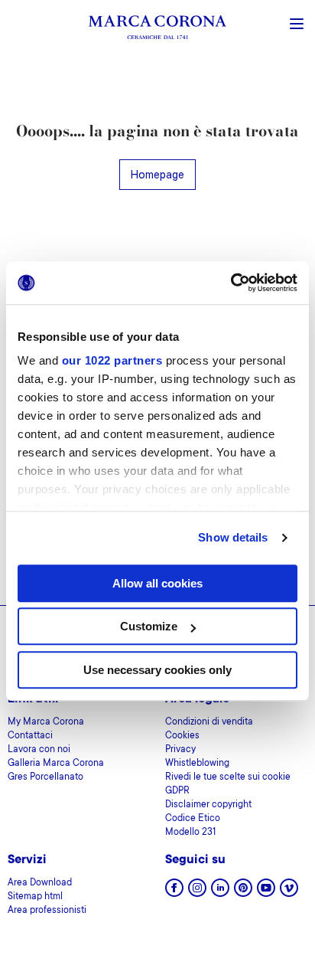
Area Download (40, 883)
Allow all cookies (157, 583)
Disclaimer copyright (208, 805)
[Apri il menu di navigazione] (296, 22)
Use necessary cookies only (157, 669)
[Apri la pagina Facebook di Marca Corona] (174, 892)
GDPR (177, 791)
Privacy (180, 749)
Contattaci (30, 736)
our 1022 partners (112, 360)
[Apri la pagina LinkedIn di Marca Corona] (220, 892)
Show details (233, 537)
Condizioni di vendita (209, 722)
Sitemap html (35, 897)
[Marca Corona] (157, 29)
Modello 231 (190, 832)
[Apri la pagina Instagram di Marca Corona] (197, 892)
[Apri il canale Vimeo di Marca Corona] (289, 892)
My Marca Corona (46, 722)
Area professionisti (47, 910)
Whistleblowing (197, 763)
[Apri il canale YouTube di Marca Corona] (266, 892)
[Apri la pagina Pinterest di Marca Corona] (243, 892)
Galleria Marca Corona (56, 763)
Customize (148, 626)
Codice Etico (192, 818)
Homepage (157, 174)
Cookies (182, 736)
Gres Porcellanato (45, 777)
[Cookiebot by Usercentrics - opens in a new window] (230, 283)
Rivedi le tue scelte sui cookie (228, 777)
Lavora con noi (39, 749)
